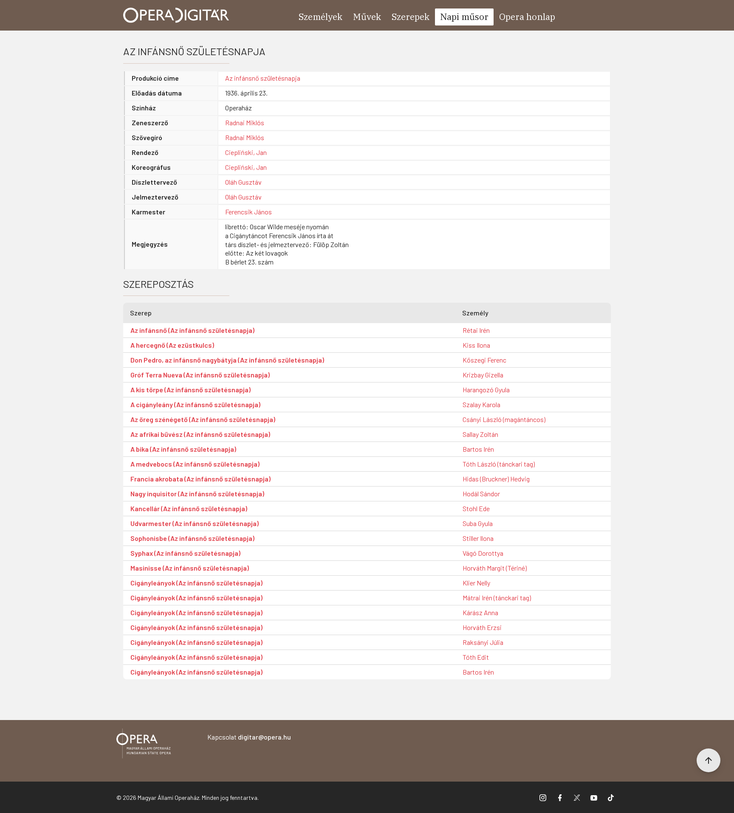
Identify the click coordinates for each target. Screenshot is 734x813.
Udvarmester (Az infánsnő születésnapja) (194, 523)
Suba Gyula (478, 523)
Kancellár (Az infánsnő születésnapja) (188, 508)
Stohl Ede (476, 508)
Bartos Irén (478, 449)
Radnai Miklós (244, 122)
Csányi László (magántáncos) (504, 419)
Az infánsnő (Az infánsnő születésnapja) (192, 330)
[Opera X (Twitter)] (577, 797)
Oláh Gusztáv (243, 182)
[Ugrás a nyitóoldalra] (176, 15)
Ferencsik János (248, 212)
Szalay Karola (481, 404)
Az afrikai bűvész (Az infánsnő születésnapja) (200, 434)
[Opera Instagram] (543, 797)
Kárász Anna (480, 612)
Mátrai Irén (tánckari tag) (497, 598)
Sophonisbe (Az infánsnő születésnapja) (192, 538)
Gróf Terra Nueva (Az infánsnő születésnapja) (200, 375)
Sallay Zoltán (480, 434)
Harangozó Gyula (486, 389)
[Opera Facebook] (560, 797)
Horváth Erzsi (482, 627)
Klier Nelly (476, 583)
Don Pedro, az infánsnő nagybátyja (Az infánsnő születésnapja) (227, 360)
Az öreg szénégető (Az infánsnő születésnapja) (202, 419)
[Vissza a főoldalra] (143, 745)
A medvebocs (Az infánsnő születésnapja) (195, 464)
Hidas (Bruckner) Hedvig (496, 479)
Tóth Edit (476, 657)
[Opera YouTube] (594, 797)
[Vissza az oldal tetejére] (708, 760)
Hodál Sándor (481, 493)
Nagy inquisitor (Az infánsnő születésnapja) (197, 493)
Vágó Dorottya (483, 553)
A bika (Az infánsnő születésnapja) (183, 449)
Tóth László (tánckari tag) (499, 464)
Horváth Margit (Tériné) (495, 568)
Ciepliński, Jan (246, 152)
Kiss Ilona (476, 345)
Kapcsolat (249, 737)
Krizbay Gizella (483, 375)
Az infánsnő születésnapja (262, 78)
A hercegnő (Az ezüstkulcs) (172, 345)
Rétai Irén (476, 330)
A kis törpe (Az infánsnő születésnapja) (190, 389)
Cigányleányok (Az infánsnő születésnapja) (196, 583)
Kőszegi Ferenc (484, 360)
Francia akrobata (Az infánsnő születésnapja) (200, 479)
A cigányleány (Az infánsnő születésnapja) (195, 404)
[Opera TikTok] (611, 797)
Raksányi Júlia (483, 642)
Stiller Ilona (478, 538)
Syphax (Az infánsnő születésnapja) (185, 553)
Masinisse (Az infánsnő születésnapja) (189, 568)
